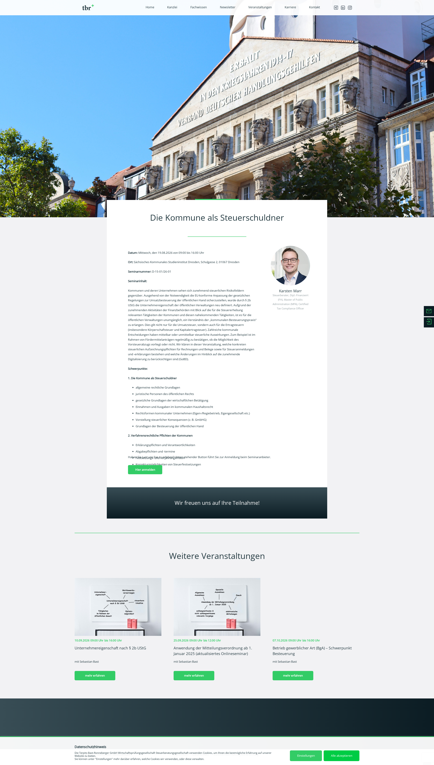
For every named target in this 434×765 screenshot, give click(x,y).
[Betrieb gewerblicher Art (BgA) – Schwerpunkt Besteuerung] (316, 580)
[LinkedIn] (343, 8)
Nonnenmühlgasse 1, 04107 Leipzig (98, 727)
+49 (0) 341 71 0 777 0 (100, 722)
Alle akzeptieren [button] (341, 756)
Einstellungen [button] (306, 756)
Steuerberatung (230, 730)
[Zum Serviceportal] (428, 322)
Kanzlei (226, 713)
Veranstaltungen (342, 726)
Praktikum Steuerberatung (284, 730)
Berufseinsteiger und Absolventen (288, 721)
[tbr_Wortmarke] (102, 713)
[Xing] (336, 8)
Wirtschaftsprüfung (232, 726)
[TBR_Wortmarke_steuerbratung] (107, 7)
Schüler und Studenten (282, 717)
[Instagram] (350, 8)
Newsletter (339, 721)
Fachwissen (340, 717)
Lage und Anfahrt (343, 730)
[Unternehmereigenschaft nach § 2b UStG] (118, 580)
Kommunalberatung (232, 734)
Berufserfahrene (278, 726)
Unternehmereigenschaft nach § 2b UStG (110, 647)
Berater (225, 717)
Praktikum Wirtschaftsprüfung (286, 734)
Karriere (275, 713)
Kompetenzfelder (231, 721)
